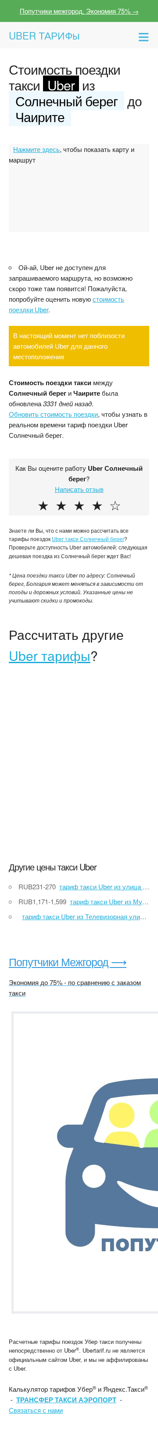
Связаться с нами (36, 1410)
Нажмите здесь (36, 149)
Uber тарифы (49, 655)
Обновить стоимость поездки (53, 414)
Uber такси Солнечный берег (88, 538)
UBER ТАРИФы (44, 35)
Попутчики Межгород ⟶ (67, 961)
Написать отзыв (79, 489)
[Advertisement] (79, 769)
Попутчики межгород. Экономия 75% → (79, 10)
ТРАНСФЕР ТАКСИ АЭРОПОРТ (66, 1399)
